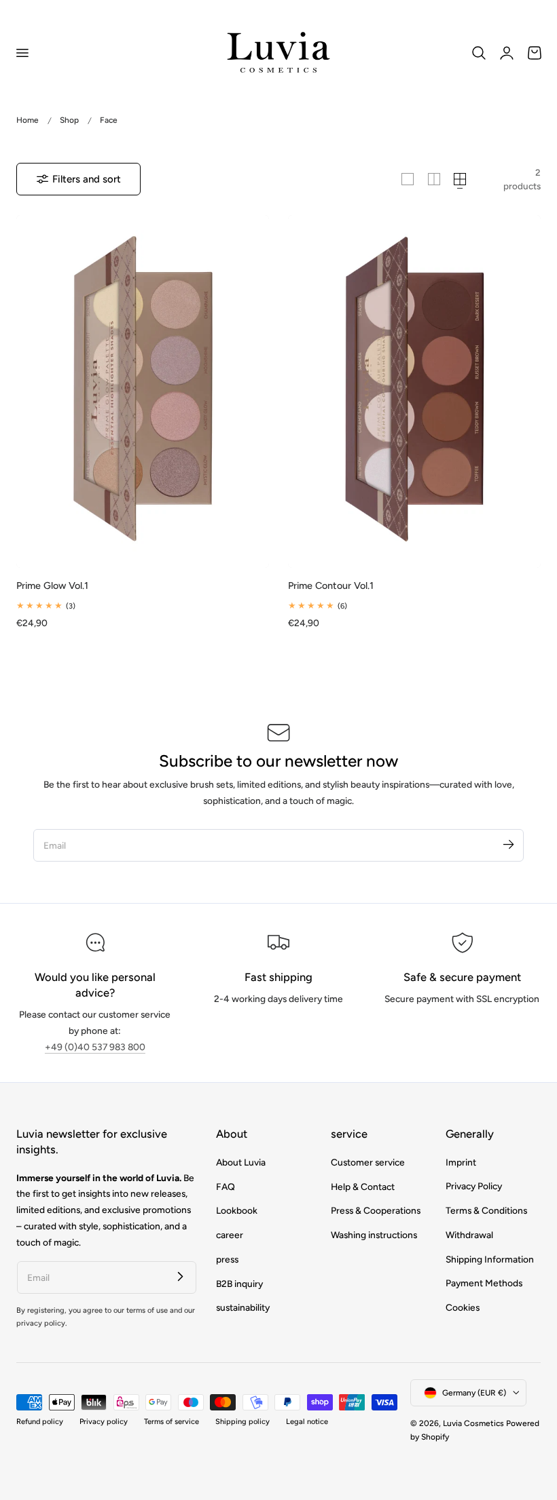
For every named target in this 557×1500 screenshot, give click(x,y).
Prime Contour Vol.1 (331, 585)
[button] (22, 52)
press (227, 1259)
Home (27, 120)
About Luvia (241, 1162)
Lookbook (236, 1210)
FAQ (225, 1185)
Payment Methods (484, 1282)
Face (109, 120)
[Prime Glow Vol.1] (142, 391)
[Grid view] (407, 179)
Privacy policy (103, 1421)
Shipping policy (242, 1421)
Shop (69, 120)
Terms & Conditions (486, 1210)
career (229, 1234)
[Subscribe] (508, 844)
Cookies (463, 1307)
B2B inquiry (239, 1282)
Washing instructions (374, 1234)
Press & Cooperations (375, 1210)
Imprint (461, 1162)
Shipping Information (490, 1259)
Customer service (368, 1162)
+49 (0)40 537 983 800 (95, 1046)
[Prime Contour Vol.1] (414, 391)
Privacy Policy (474, 1185)
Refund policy (39, 1421)
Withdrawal (469, 1234)
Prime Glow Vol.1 (52, 585)
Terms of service (171, 1421)
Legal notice (307, 1421)
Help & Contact (363, 1185)
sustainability (243, 1307)
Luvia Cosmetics (473, 1423)
